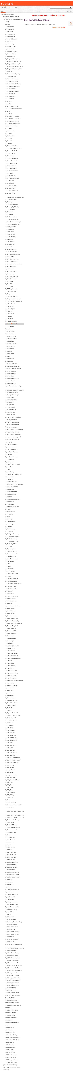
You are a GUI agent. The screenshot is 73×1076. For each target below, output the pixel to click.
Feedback (69, 11)
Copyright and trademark (58, 27)
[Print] (5, 7)
